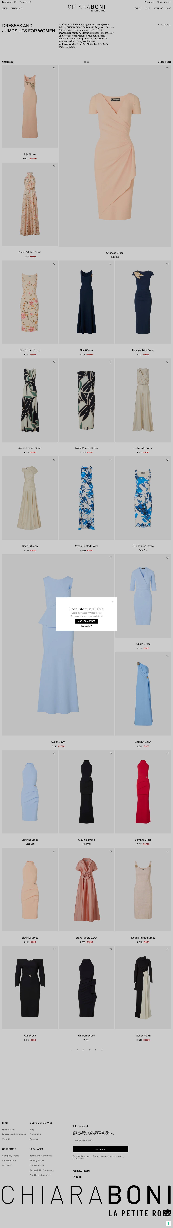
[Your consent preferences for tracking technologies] (168, 1223)
